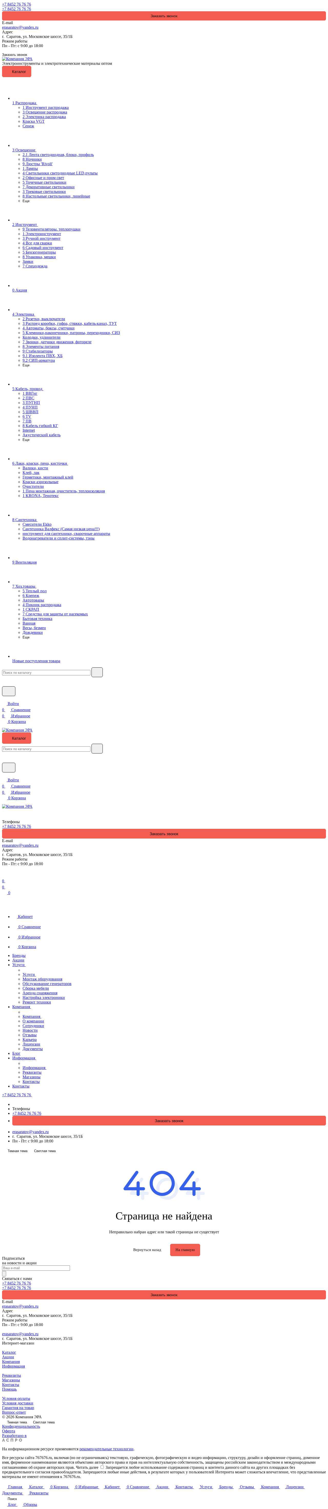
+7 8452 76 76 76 (16, 4)
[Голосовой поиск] (6, 683)
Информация (13, 1366)
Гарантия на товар (18, 1407)
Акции (8, 1357)
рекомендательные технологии (106, 1449)
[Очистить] (97, 672)
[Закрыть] (4, 897)
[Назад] (25, 969)
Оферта (8, 1431)
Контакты (10, 1384)
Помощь (9, 1389)
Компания (11, 1361)
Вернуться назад (147, 1250)
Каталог (9, 1352)
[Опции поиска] (4, 679)
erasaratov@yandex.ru (20, 27)
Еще (26, 201)
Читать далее (87, 1467)
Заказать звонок (164, 16)
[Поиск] (4, 869)
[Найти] (8, 691)
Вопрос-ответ (14, 1412)
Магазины (11, 1380)
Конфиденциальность (21, 1426)
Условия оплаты (16, 1398)
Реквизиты (11, 1375)
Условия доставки (17, 1403)
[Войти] (4, 875)
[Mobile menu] (4, 802)
